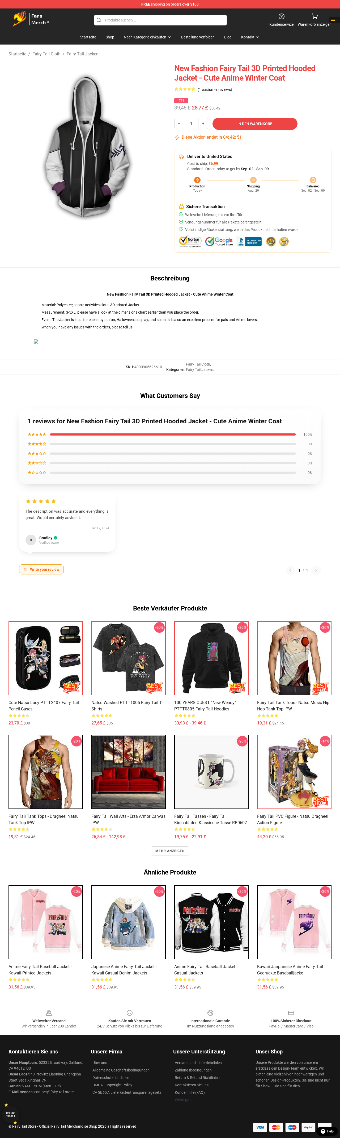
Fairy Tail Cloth (46, 53)
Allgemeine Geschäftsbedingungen (121, 1070)
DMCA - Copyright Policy (112, 1085)
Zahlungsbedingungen (193, 1070)
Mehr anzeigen (170, 851)
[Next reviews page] (316, 570)
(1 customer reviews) (215, 89)
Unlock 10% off (10, 1114)
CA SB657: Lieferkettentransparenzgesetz (126, 1092)
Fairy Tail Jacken (83, 53)
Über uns (99, 1063)
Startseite (17, 53)
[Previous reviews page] (290, 570)
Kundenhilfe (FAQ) (190, 1092)
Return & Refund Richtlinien (197, 1077)
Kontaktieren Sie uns (192, 1085)
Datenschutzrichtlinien (110, 1077)
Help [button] (330, 1131)
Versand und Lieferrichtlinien (198, 1063)
